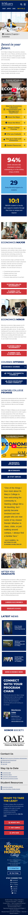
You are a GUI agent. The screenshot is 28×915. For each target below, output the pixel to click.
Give (13, 8)
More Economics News (14, 672)
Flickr (14, 893)
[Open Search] (21, 4)
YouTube (14, 887)
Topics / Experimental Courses (15, 374)
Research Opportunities (14, 463)
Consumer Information (11, 901)
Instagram (15, 882)
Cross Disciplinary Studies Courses (14, 382)
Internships (15, 470)
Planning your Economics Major (14, 292)
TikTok (15, 891)
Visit (4, 8)
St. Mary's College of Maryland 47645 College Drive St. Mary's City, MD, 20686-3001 (14, 861)
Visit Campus (15, 827)
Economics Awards (7, 787)
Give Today (14, 873)
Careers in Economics (14, 602)
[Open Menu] (25, 4)
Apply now (15, 833)
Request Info (15, 822)
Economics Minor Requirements (14, 346)
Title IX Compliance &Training (18, 903)
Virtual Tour (15, 868)
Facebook (15, 880)
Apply (9, 8)
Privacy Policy (6, 903)
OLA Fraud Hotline (14, 910)
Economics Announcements (9, 776)
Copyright (20, 901)
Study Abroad (15, 477)
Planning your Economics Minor (14, 353)
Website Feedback (14, 913)
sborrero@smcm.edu (17, 721)
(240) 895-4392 (6, 762)
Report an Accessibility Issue (14, 905)
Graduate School (14, 609)
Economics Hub (6, 772)
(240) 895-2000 (14, 865)
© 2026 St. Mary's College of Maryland (14, 899)
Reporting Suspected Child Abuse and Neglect (14, 908)
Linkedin (14, 889)
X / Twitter (15, 884)
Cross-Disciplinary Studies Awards (11, 789)
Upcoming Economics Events (10, 778)
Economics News (7, 774)
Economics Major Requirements (14, 285)
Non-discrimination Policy (14, 906)
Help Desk (24, 911)
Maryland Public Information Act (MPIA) (11, 911)
